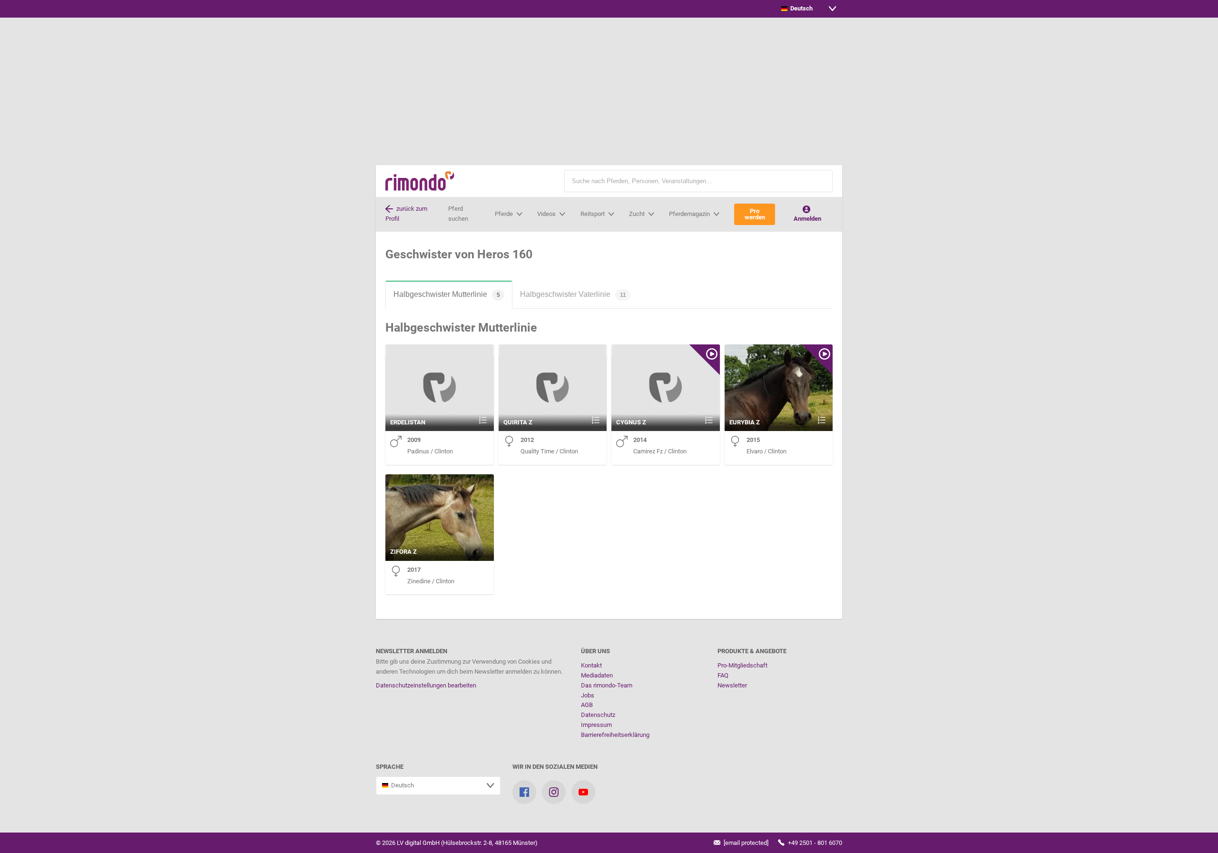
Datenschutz (598, 714)
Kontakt (591, 665)
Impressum (596, 724)
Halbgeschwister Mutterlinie (446, 294)
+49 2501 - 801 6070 (814, 842)
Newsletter (732, 685)
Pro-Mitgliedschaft (742, 665)
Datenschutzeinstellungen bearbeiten (426, 685)
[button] (821, 181)
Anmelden (807, 218)
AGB (587, 704)
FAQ (722, 675)
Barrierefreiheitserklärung (615, 734)
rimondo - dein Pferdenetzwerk (419, 181)
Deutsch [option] (800, 8)
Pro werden (755, 214)
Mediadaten (597, 675)
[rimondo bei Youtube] (583, 792)
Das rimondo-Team (606, 685)
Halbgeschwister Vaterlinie (573, 294)
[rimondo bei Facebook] (524, 792)
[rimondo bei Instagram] (554, 792)
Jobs (587, 695)
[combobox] (809, 8)
